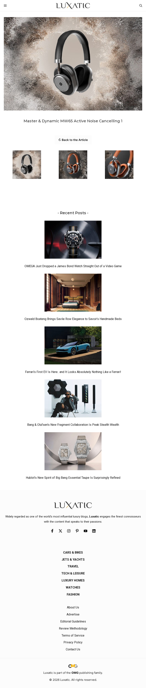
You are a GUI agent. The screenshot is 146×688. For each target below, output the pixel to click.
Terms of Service (73, 635)
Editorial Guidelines (73, 621)
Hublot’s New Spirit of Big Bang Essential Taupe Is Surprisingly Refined (73, 477)
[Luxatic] (73, 5)
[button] (141, 5)
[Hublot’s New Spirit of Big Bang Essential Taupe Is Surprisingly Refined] (73, 452)
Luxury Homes (73, 580)
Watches (73, 587)
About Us (73, 607)
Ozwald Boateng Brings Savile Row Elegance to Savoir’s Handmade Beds (73, 319)
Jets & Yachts (73, 559)
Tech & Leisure (73, 573)
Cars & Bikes (73, 552)
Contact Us (73, 649)
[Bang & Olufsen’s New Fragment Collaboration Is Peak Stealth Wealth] (73, 399)
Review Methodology (73, 628)
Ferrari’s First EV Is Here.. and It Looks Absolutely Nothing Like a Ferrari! (73, 372)
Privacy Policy (73, 642)
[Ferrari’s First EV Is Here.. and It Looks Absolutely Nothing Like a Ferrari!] (73, 346)
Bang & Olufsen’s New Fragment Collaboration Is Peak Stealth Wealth (73, 425)
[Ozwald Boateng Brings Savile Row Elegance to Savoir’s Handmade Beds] (73, 294)
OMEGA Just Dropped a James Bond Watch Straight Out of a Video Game (73, 266)
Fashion (73, 594)
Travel (73, 566)
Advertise (73, 614)
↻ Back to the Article (73, 140)
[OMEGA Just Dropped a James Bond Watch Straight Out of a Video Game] (73, 241)
